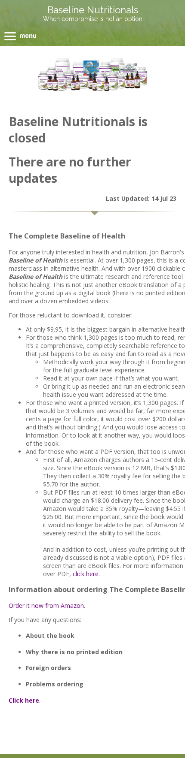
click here (86, 574)
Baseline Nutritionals (92, 9)
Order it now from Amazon (46, 605)
